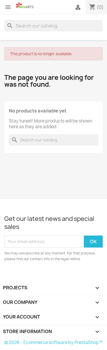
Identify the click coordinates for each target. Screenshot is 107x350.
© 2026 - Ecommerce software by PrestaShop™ (53, 342)
